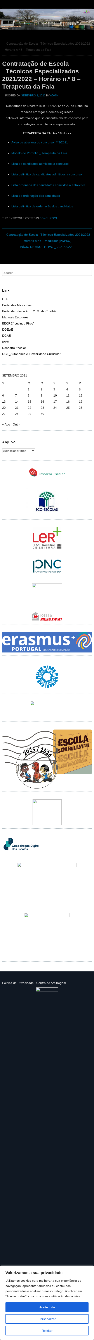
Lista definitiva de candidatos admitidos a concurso (46, 174)
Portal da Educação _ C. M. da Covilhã (29, 311)
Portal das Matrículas (16, 305)
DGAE (6, 335)
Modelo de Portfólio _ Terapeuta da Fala (39, 153)
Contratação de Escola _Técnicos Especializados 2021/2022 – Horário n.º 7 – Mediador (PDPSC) (48, 237)
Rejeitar (47, 1330)
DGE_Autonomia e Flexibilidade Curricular (31, 354)
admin (54, 95)
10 (55, 395)
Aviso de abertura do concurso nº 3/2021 (39, 142)
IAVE (5, 341)
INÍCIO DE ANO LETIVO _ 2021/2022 (46, 247)
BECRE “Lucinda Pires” (18, 323)
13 (4, 401)
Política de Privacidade (18, 983)
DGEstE (7, 329)
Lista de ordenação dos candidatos (35, 195)
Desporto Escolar (14, 348)
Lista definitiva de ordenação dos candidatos (42, 206)
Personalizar (47, 1319)
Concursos (48, 218)
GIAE (5, 299)
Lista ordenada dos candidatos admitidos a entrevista (48, 185)
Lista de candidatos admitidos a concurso (40, 163)
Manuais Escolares (15, 317)
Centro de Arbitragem (51, 983)
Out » (16, 424)
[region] (47, 1303)
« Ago (6, 424)
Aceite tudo (47, 1307)
